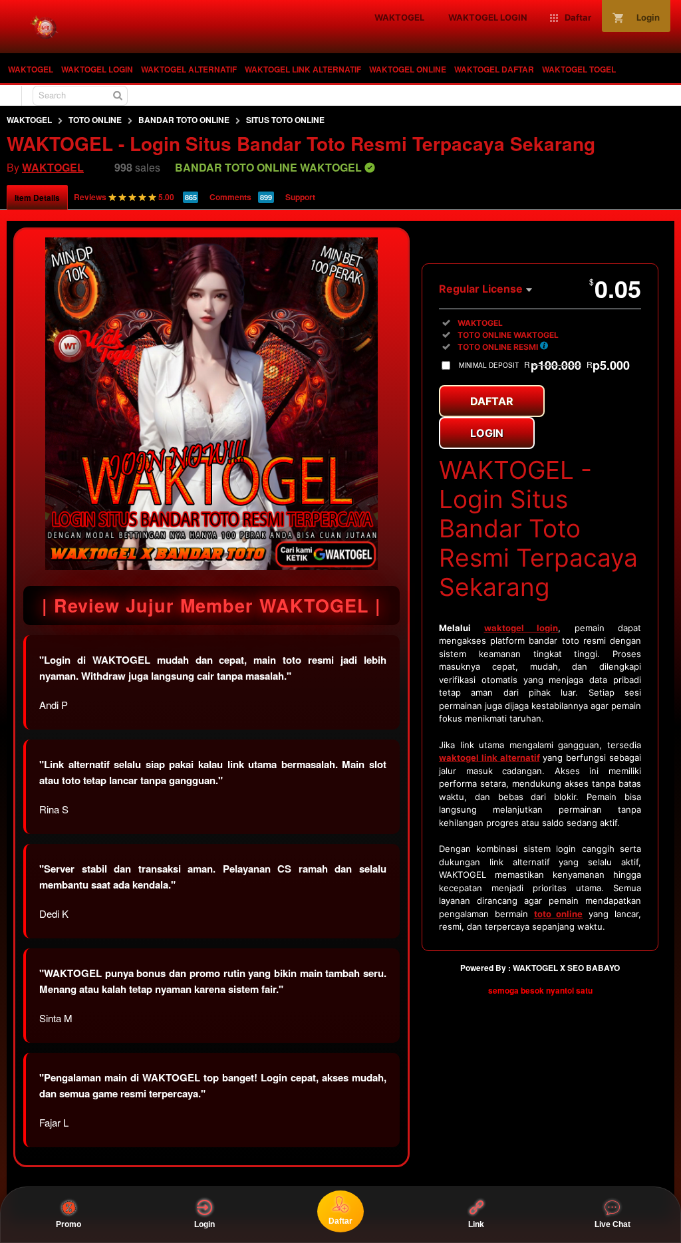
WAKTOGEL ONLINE (407, 69)
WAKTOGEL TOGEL (579, 69)
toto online (558, 913)
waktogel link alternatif (489, 757)
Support (300, 197)
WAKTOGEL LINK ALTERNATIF (303, 69)
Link (476, 1224)
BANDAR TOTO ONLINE (183, 120)
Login (486, 433)
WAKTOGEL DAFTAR (494, 69)
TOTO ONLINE (95, 120)
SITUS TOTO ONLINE (285, 120)
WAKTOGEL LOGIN (97, 69)
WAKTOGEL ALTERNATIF (189, 69)
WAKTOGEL (30, 69)
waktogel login (521, 627)
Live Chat (612, 1224)
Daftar (491, 401)
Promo (68, 1224)
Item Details (37, 198)
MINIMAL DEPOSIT (544, 365)
